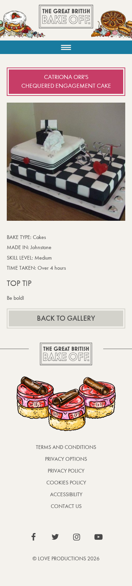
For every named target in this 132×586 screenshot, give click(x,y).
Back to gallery (66, 318)
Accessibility (66, 494)
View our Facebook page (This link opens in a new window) (33, 537)
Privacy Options (66, 459)
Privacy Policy (66, 471)
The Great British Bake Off (66, 22)
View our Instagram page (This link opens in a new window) (77, 537)
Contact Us (66, 506)
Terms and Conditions (66, 447)
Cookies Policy (66, 482)
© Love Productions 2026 (66, 558)
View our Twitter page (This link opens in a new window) (55, 537)
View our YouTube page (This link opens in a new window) (98, 537)
